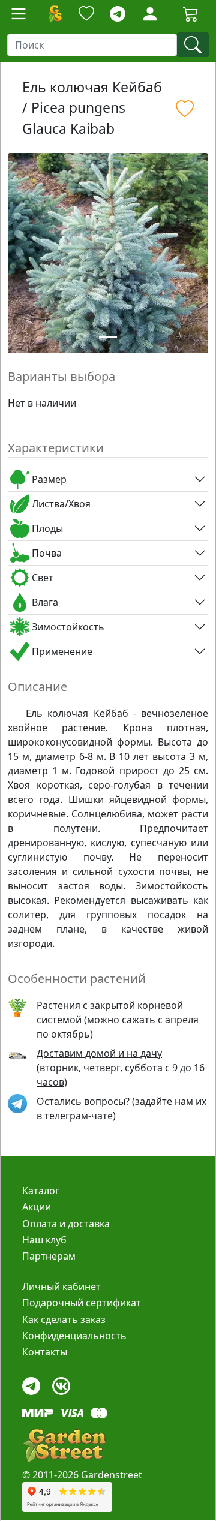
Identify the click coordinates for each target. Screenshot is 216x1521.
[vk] (61, 1382)
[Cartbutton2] (190, 13)
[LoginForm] (150, 13)
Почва (45, 553)
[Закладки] (86, 14)
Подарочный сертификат (81, 1302)
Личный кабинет (61, 1286)
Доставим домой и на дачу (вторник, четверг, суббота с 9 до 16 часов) (121, 1068)
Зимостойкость (66, 626)
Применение (60, 651)
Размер (48, 479)
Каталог (40, 1190)
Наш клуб (44, 1239)
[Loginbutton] (150, 14)
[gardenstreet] (64, 1446)
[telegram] (117, 14)
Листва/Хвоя (60, 503)
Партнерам (49, 1256)
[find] (193, 44)
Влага (43, 602)
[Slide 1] (108, 337)
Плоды (46, 528)
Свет (41, 577)
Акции (36, 1206)
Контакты (44, 1351)
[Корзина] (191, 13)
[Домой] (54, 14)
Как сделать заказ (64, 1319)
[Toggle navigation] (18, 13)
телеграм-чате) (80, 1115)
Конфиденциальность (74, 1335)
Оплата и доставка (66, 1223)
